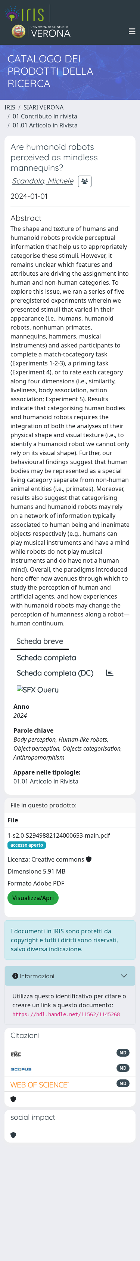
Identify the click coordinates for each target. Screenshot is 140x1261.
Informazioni (36, 976)
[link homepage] (27, 13)
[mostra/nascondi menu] (132, 31)
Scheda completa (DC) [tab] (55, 672)
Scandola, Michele (42, 180)
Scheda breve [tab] (39, 641)
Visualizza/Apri (33, 898)
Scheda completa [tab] (46, 657)
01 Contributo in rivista (45, 116)
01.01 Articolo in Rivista (45, 125)
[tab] (110, 673)
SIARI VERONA (43, 107)
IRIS (9, 107)
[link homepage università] (41, 31)
